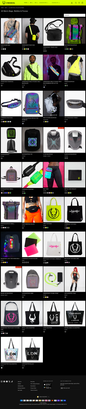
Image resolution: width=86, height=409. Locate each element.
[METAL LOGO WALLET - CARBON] (67, 192)
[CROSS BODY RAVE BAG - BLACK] (23, 49)
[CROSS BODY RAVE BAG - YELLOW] (24, 49)
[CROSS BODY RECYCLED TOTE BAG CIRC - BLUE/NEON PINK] (3, 333)
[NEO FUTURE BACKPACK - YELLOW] (45, 121)
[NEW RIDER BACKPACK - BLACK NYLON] (68, 49)
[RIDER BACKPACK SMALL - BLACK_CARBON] (7, 227)
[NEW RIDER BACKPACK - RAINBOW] (67, 49)
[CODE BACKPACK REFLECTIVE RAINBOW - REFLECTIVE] (23, 123)
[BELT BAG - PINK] (49, 192)
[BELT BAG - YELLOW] (51, 192)
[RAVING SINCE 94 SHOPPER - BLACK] (65, 331)
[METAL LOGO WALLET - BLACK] (65, 192)
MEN (31, 2)
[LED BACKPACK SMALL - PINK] (1, 192)
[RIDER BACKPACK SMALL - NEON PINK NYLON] (8, 227)
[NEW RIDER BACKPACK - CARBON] (65, 49)
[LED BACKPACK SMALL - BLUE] (7, 192)
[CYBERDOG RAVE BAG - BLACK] (1, 121)
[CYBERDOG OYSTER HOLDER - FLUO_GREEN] (24, 262)
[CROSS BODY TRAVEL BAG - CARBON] (45, 51)
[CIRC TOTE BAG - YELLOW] (45, 227)
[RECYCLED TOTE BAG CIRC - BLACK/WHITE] (65, 262)
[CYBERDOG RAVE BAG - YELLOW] (5, 121)
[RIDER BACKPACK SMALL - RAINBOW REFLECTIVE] (5, 227)
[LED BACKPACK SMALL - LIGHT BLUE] (5, 192)
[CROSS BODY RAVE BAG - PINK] (28, 49)
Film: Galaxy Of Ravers (35, 383)
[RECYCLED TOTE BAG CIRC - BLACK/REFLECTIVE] (68, 262)
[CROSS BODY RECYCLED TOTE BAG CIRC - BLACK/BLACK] (5, 333)
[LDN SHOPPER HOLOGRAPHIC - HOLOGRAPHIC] (1, 367)
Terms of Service (34, 390)
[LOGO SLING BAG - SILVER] (5, 49)
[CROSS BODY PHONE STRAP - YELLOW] (45, 297)
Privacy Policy (33, 388)
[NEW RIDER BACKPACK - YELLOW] (70, 49)
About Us (19, 381)
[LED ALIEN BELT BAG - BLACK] (65, 297)
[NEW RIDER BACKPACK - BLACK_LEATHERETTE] (72, 49)
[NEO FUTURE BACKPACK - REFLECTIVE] (47, 121)
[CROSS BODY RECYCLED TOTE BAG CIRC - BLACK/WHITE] (7, 333)
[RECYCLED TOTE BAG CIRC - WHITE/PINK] (67, 262)
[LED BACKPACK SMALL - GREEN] (10, 192)
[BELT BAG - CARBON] (45, 192)
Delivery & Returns (21, 388)
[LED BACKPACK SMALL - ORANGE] (8, 192)
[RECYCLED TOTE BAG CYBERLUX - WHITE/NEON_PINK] (44, 262)
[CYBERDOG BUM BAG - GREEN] (24, 193)
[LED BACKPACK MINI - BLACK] (23, 297)
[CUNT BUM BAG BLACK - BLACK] (23, 228)
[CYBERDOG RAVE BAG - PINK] (3, 121)
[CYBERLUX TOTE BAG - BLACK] (65, 228)
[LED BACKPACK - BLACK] (1, 158)
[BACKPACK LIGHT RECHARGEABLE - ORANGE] (3, 262)
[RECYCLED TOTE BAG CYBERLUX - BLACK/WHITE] (45, 262)
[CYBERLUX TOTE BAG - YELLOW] (68, 228)
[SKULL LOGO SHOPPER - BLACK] (23, 331)
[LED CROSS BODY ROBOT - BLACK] (65, 121)
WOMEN (25, 2)
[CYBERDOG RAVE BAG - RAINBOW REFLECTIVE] (8, 121)
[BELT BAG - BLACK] (44, 192)
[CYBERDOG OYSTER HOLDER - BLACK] (23, 262)
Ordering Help (20, 385)
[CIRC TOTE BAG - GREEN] (47, 227)
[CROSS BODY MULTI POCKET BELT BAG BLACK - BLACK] (23, 87)
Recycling (32, 381)
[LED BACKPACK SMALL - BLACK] (3, 192)
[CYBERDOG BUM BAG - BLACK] (23, 193)
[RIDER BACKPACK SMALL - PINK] (3, 227)
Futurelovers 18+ (55, 2)
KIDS (36, 2)
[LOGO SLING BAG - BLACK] (1, 49)
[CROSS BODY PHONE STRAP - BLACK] (44, 297)
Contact (19, 383)
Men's (6, 7)
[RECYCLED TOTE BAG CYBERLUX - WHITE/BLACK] (47, 262)
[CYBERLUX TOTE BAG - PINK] (67, 228)
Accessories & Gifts (43, 2)
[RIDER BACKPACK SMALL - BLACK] (1, 227)
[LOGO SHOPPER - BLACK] (44, 331)
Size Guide (20, 390)
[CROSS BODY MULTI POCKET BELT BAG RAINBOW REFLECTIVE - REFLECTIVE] (44, 87)
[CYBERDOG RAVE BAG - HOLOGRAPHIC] (10, 121)
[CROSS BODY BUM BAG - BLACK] (1, 85)
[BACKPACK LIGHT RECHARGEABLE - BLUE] (7, 262)
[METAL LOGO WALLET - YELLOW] (68, 192)
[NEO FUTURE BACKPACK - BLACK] (44, 121)
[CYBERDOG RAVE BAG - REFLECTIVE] (7, 121)
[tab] (8, 42)
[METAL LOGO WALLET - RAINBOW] (70, 192)
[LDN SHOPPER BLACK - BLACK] (23, 367)
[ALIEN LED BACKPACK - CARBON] (67, 158)
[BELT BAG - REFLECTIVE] (52, 192)
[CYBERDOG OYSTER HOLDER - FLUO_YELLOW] (28, 262)
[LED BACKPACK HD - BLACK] (23, 158)
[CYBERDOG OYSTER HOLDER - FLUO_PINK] (26, 262)
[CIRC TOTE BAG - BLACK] (44, 227)
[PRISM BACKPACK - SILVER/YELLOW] (67, 85)
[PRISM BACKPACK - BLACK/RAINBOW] (65, 85)
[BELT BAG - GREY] (47, 192)
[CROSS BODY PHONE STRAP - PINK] (47, 297)
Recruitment (33, 385)
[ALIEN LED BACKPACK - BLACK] (65, 158)
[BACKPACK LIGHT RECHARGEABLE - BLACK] (1, 262)
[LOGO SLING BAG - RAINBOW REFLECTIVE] (3, 49)
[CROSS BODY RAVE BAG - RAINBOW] (26, 49)
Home (2, 7)
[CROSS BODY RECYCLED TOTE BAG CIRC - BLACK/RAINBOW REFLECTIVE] (1, 333)
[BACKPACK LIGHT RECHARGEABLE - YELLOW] (5, 262)
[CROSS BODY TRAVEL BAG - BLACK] (44, 51)
